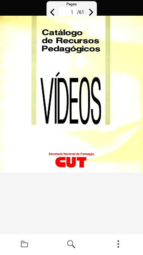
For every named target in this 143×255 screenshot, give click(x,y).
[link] (24, 244)
